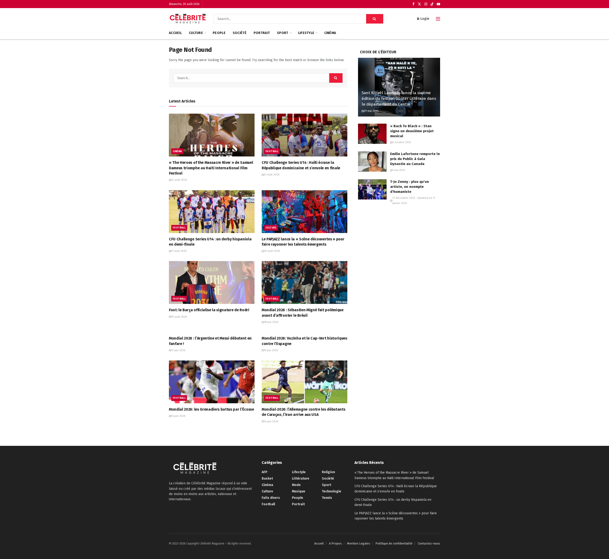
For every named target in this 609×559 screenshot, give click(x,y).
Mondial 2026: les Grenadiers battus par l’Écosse (211, 409)
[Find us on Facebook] (413, 4)
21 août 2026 (271, 174)
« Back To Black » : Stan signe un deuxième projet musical (412, 131)
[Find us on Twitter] (419, 4)
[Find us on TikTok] (432, 4)
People (219, 33)
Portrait (262, 33)
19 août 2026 (179, 316)
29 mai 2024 (371, 110)
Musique (298, 491)
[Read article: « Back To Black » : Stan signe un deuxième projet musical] (372, 134)
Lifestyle (306, 33)
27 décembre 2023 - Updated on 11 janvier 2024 (413, 200)
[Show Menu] (438, 18)
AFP (264, 472)
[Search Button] (374, 19)
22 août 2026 (179, 179)
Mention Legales (358, 543)
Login (424, 19)
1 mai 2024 (398, 170)
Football (271, 151)
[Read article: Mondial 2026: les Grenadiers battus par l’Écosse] (212, 381)
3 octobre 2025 (401, 142)
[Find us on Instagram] (425, 4)
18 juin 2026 (271, 322)
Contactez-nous (429, 543)
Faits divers (271, 498)
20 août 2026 (272, 251)
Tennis (327, 498)
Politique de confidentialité (394, 543)
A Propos (335, 543)
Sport (282, 33)
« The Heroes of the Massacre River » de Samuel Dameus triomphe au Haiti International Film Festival (211, 167)
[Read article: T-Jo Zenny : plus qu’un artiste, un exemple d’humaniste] (372, 189)
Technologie (331, 491)
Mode (296, 485)
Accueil (175, 33)
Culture (196, 33)
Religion (328, 472)
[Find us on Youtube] (438, 4)
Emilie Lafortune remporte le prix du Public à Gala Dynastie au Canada (415, 159)
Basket (267, 478)
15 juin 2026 (271, 350)
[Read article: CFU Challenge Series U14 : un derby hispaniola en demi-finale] (212, 211)
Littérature (300, 478)
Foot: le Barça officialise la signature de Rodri (209, 310)
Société (239, 33)
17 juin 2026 (178, 350)
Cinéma (330, 33)
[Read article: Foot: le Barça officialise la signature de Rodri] (212, 282)
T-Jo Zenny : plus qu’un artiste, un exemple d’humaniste (409, 187)
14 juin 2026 (178, 416)
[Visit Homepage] (188, 18)
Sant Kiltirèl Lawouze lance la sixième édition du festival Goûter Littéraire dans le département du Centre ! (399, 98)
